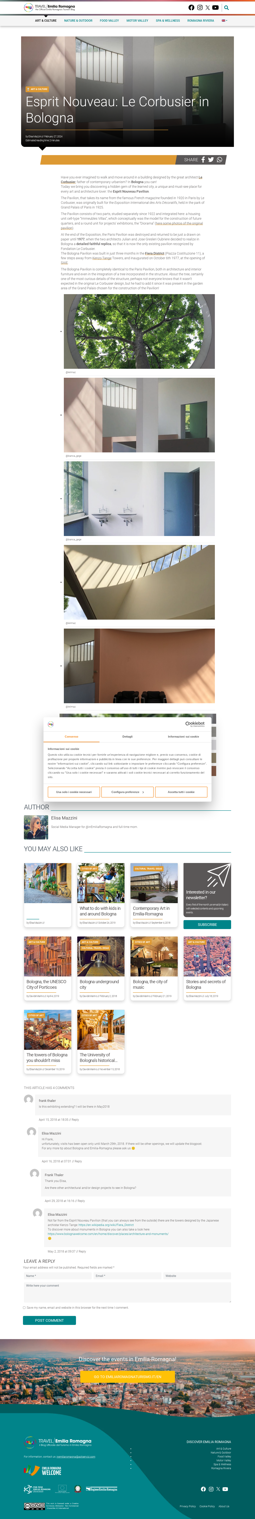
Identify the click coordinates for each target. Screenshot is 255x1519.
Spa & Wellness (168, 20)
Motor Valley (137, 20)
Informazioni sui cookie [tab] (183, 736)
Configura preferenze (125, 792)
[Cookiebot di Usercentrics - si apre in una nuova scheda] (191, 724)
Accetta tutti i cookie (181, 792)
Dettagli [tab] (127, 736)
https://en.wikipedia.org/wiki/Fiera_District (106, 1225)
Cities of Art (89, 868)
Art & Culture (46, 20)
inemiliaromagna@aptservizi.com (76, 1456)
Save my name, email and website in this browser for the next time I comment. (78, 1307)
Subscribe (207, 924)
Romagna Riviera (200, 20)
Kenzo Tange (101, 258)
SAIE (64, 263)
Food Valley (109, 20)
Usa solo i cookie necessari (74, 792)
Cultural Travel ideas (148, 868)
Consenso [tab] (71, 736)
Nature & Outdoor (78, 20)
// (55, 1119)
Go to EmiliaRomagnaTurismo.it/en (127, 1377)
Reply (75, 1119)
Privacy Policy (188, 1506)
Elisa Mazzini (34, 136)
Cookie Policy (207, 1506)
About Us (224, 1506)
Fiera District (154, 253)
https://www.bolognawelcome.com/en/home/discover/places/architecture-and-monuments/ (108, 1234)
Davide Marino (36, 996)
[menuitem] (224, 20)
